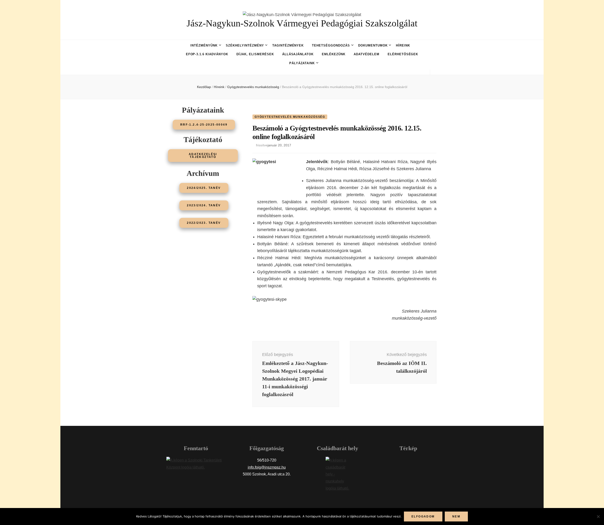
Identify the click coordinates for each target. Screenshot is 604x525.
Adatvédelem (366, 54)
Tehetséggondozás (331, 45)
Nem (456, 516)
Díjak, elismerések (255, 54)
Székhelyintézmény (245, 45)
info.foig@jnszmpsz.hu (267, 467)
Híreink (403, 45)
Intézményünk (204, 45)
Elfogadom (423, 516)
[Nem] (598, 516)
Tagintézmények (288, 45)
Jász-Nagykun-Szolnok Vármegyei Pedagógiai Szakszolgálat (302, 23)
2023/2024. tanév (204, 205)
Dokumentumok (373, 45)
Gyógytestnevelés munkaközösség (290, 117)
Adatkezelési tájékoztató (203, 155)
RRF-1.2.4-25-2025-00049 (203, 124)
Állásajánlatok (298, 54)
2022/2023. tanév (204, 222)
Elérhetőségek (403, 54)
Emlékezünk (333, 54)
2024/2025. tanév (204, 188)
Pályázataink (302, 63)
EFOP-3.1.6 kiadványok (207, 54)
